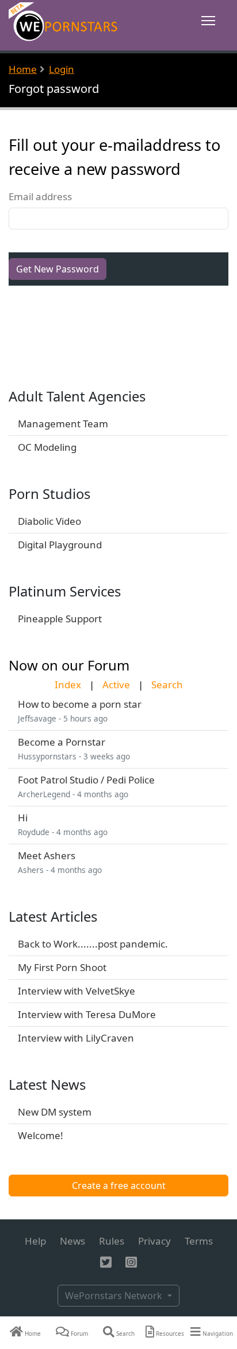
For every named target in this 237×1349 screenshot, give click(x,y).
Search (167, 684)
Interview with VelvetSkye (76, 990)
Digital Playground (60, 544)
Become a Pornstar (61, 741)
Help (35, 1240)
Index (68, 684)
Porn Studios (49, 494)
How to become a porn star (80, 704)
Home (23, 69)
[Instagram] (131, 1262)
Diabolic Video (49, 521)
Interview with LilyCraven (76, 1037)
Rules (111, 1240)
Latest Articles (53, 916)
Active (116, 684)
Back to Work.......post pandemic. (93, 943)
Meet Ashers (46, 855)
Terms (199, 1240)
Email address (40, 196)
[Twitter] (106, 1262)
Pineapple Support (60, 618)
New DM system (54, 1111)
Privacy (154, 1240)
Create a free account (119, 1185)
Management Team (63, 423)
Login (61, 69)
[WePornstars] (64, 24)
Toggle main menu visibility (208, 19)
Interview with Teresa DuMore (87, 1014)
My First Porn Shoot (62, 967)
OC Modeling (47, 447)
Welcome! (40, 1135)
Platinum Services (65, 591)
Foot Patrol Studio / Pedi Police (86, 779)
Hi (23, 817)
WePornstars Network (115, 1295)
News (72, 1240)
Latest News (47, 1084)
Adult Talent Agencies (77, 396)
